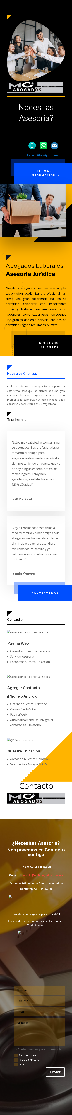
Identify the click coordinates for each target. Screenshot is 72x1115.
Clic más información (43, 173)
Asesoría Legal (27, 1055)
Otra (21, 1064)
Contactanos (45, 593)
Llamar (31, 155)
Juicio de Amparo (29, 1059)
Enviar (55, 1071)
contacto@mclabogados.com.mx (41, 875)
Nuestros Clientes (49, 345)
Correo (55, 155)
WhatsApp (43, 155)
